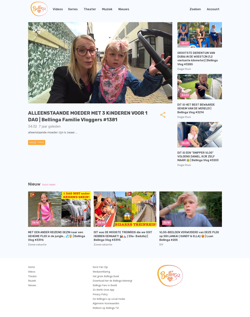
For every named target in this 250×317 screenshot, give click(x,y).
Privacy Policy (100, 294)
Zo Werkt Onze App (103, 289)
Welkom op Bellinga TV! (106, 308)
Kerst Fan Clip (100, 267)
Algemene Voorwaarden (106, 303)
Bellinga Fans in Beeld (105, 285)
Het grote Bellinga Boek (106, 276)
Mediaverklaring (101, 271)
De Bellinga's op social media (109, 298)
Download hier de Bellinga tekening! (112, 280)
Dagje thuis (36, 142)
